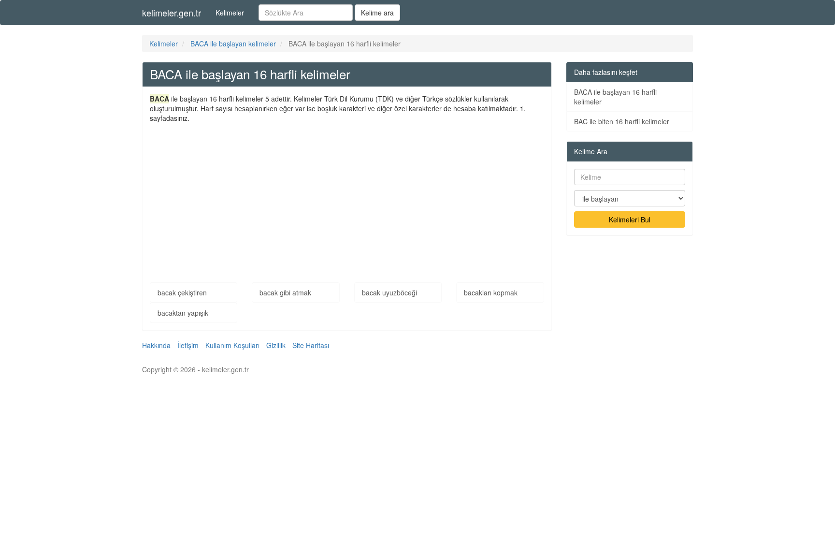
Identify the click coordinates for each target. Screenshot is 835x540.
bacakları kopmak (491, 292)
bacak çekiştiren (182, 292)
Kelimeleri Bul (629, 219)
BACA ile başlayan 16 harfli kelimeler (615, 96)
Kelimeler (230, 12)
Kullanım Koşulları (232, 345)
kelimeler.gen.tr (171, 12)
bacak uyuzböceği (389, 292)
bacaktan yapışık (183, 313)
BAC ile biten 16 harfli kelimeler (621, 121)
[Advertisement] (347, 195)
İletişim (188, 345)
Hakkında (156, 345)
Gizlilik (276, 345)
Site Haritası (310, 345)
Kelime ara (377, 12)
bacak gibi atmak (285, 292)
